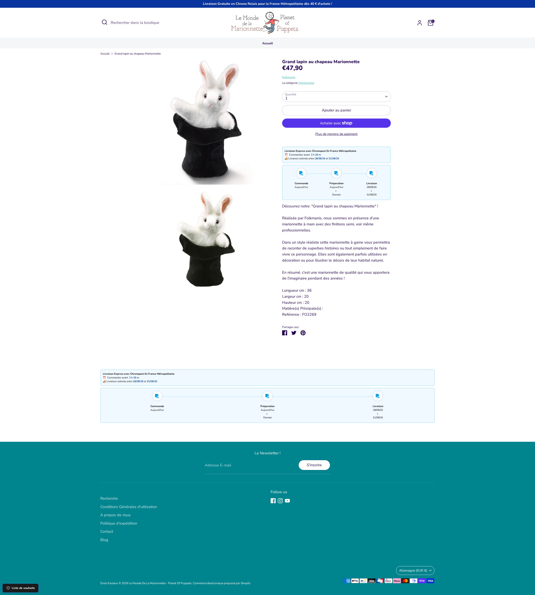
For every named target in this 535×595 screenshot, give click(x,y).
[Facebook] (273, 500)
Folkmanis (288, 77)
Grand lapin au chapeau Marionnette (138, 54)
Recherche (109, 498)
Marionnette (306, 83)
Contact (106, 531)
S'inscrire (314, 464)
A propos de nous (115, 514)
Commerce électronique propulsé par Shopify (222, 583)
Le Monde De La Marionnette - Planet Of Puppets (160, 583)
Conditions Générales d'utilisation (128, 506)
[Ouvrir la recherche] (104, 22)
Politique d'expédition (118, 523)
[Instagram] (280, 500)
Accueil (267, 43)
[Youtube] (287, 500)
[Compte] (419, 23)
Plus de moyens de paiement (336, 134)
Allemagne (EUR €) (413, 570)
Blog (104, 539)
